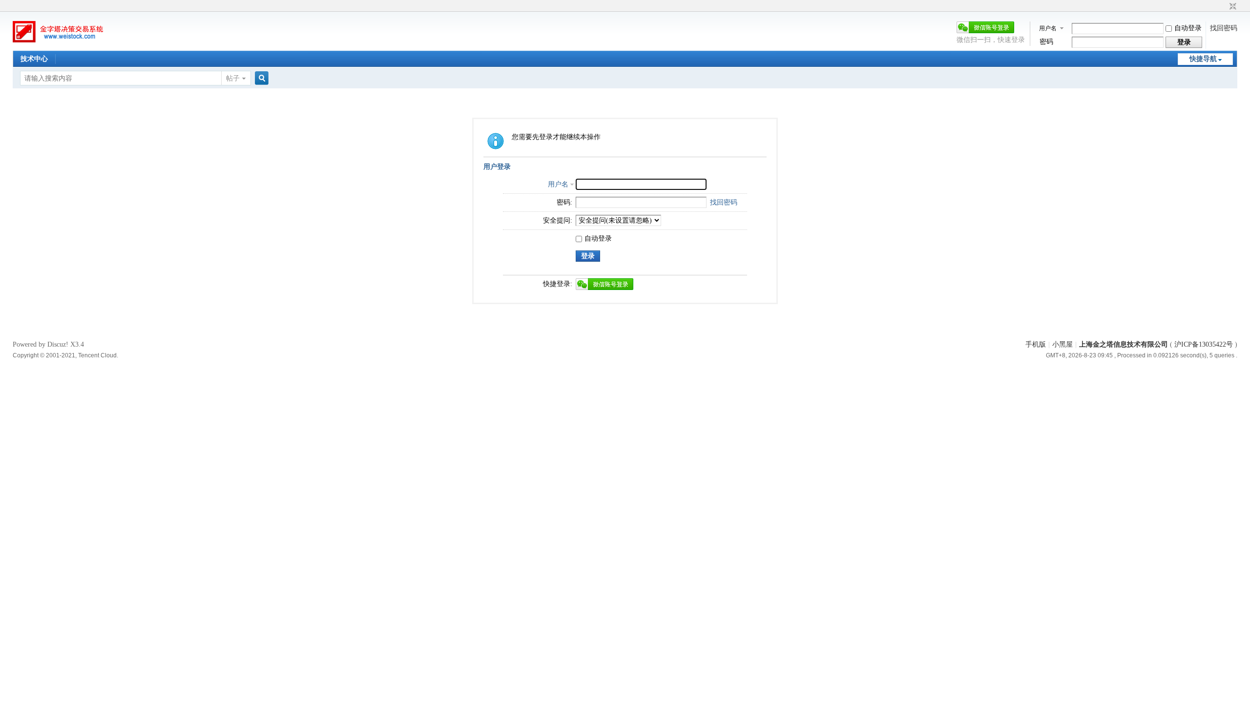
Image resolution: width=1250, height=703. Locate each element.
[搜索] (260, 78)
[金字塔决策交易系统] (61, 43)
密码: (564, 202)
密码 (1046, 41)
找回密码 (1223, 28)
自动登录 (1188, 28)
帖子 (233, 78)
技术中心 (34, 58)
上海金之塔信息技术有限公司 (1123, 344)
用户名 (1048, 28)
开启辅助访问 (1223, 6)
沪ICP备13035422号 (1204, 344)
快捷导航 (1203, 58)
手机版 (1035, 344)
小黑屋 (1062, 344)
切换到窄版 (1231, 6)
